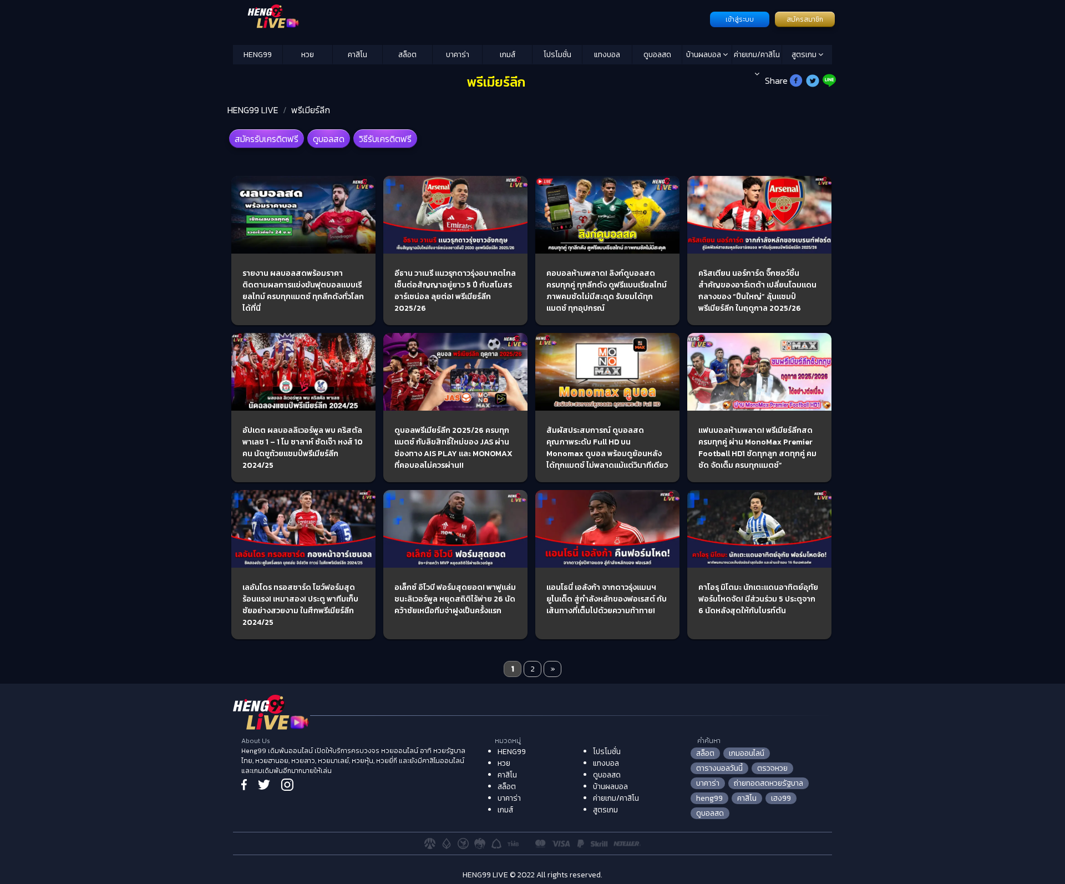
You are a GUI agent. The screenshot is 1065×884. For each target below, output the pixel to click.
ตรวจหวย (772, 768)
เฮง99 (781, 798)
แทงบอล (607, 54)
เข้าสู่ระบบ (740, 19)
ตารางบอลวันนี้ (719, 768)
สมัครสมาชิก (805, 19)
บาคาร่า (457, 54)
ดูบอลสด (657, 54)
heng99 (709, 798)
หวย (307, 54)
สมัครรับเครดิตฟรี (266, 138)
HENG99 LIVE (252, 110)
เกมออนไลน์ (746, 753)
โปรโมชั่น (557, 54)
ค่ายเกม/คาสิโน (757, 54)
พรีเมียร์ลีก (310, 110)
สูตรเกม (805, 54)
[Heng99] (470, 18)
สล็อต (407, 54)
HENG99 (258, 54)
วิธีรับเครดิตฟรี (385, 138)
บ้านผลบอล (704, 54)
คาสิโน (357, 54)
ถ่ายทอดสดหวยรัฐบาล (768, 783)
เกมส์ (507, 54)
